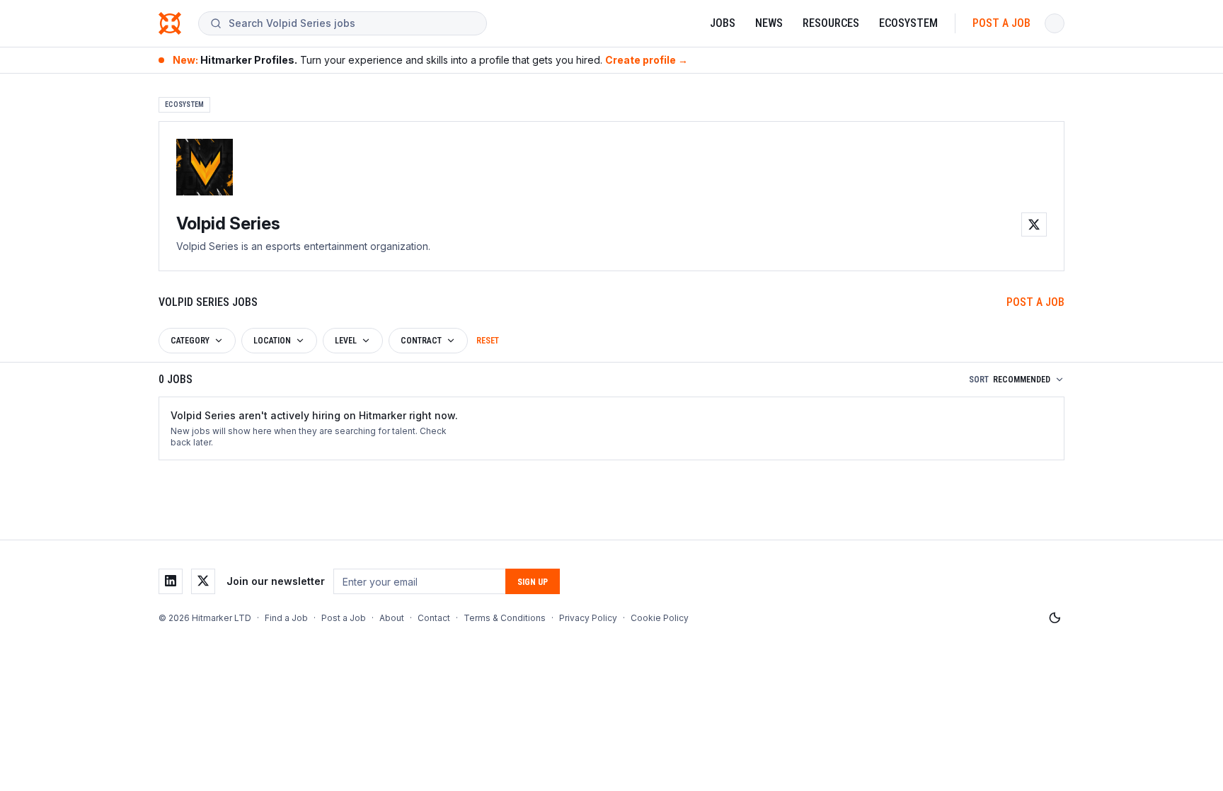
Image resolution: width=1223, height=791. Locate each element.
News (769, 23)
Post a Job (1001, 23)
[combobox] (352, 23)
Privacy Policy (588, 618)
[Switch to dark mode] (1054, 618)
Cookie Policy (660, 618)
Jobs (722, 23)
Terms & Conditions (505, 618)
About (391, 618)
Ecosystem (908, 23)
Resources (831, 23)
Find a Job (286, 618)
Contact (434, 618)
